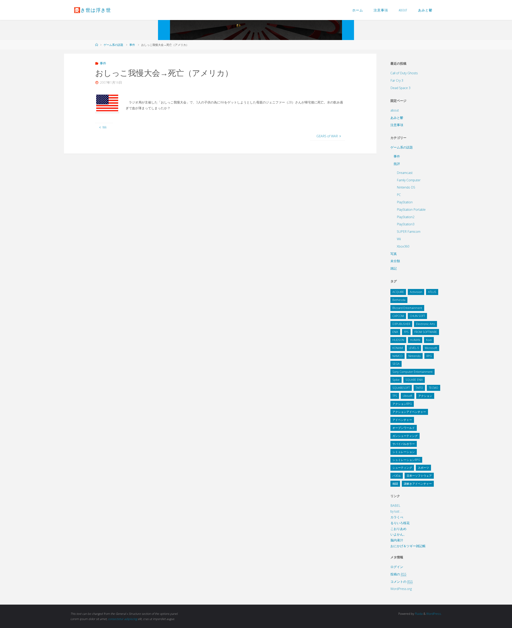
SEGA (396, 364)
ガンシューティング (405, 436)
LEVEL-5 (414, 348)
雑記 (393, 268)
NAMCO (397, 356)
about (394, 110)
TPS (394, 396)
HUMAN (415, 340)
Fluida (418, 614)
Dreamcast (405, 173)
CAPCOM (398, 316)
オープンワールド (403, 428)
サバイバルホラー (403, 444)
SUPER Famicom (408, 231)
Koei (429, 340)
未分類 (395, 261)
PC (399, 195)
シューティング (402, 467)
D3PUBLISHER (401, 324)
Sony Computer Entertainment (412, 372)
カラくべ (396, 517)
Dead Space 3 (400, 88)
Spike (396, 380)
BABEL (395, 505)
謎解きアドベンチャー (418, 484)
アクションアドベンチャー (409, 412)
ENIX (395, 332)
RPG (429, 356)
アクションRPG (402, 404)
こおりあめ (398, 529)
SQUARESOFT (401, 388)
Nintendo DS (406, 187)
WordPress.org (401, 589)
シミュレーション (403, 452)
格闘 (395, 484)
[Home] (96, 45)
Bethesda (398, 300)
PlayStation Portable (411, 209)
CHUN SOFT (417, 316)
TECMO (433, 388)
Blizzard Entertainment (407, 308)
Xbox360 (403, 246)
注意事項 (396, 125)
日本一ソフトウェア (419, 476)
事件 (132, 45)
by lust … (396, 511)
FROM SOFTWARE (425, 332)
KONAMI (397, 348)
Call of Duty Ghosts (404, 73)
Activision (416, 292)
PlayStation (405, 202)
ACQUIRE (398, 292)
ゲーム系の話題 (113, 45)
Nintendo (414, 356)
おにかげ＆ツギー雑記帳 (408, 546)
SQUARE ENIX (414, 380)
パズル (396, 476)
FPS (406, 332)
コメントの (401, 581)
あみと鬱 (396, 117)
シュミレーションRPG (406, 460)
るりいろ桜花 (400, 523)
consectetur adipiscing (122, 619)
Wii (399, 239)
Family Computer (409, 180)
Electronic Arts (425, 324)
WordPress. (434, 614)
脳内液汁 (396, 540)
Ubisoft (407, 396)
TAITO (419, 388)
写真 (393, 254)
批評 (397, 164)
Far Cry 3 (396, 80)
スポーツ (423, 467)
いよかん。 (398, 534)
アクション (425, 396)
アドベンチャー (402, 420)
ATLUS (432, 292)
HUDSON (398, 340)
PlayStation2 (405, 217)
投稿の (398, 574)
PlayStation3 (405, 224)
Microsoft (431, 348)
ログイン (396, 567)
